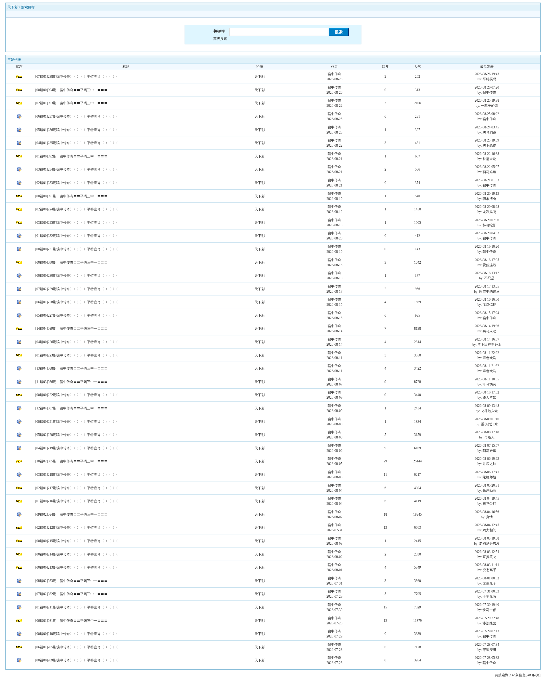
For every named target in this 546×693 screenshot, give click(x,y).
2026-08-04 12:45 (487, 525)
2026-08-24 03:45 (487, 127)
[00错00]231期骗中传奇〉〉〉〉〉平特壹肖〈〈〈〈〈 (76, 249)
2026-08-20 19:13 (487, 194)
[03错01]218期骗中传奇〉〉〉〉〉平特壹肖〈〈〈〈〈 (76, 475)
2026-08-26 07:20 (487, 87)
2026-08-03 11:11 (487, 565)
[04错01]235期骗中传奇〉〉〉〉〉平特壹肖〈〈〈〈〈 (76, 143)
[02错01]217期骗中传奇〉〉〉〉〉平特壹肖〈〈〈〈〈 (76, 488)
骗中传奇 (334, 74)
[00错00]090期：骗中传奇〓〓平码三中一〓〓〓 (71, 263)
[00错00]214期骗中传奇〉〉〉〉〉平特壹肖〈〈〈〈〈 (76, 554)
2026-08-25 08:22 (487, 114)
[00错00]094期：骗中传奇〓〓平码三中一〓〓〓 (71, 90)
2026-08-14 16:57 (487, 339)
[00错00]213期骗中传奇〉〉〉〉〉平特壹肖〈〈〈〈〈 (76, 567)
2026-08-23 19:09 (487, 140)
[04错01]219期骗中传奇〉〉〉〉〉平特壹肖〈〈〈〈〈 (76, 448)
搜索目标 (28, 7)
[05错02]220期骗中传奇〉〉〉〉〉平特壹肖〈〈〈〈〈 (76, 435)
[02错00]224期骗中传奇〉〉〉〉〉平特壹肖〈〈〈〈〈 (76, 209)
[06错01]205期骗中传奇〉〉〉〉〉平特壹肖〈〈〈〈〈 (76, 647)
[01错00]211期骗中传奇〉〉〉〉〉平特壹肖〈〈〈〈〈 (76, 607)
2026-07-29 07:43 (487, 631)
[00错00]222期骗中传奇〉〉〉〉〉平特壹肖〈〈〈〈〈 (76, 395)
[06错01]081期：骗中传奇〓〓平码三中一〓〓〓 (71, 621)
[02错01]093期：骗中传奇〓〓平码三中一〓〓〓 (71, 103)
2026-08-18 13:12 (487, 273)
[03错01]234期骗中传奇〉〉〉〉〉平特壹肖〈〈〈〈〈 (76, 169)
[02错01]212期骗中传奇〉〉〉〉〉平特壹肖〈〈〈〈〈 (76, 528)
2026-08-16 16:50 (487, 300)
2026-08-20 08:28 (487, 207)
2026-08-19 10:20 (487, 247)
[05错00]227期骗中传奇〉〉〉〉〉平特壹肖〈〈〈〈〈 (76, 315)
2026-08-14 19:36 (487, 326)
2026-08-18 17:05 (487, 260)
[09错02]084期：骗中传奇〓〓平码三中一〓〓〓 (71, 514)
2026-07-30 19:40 (487, 605)
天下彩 (12, 7)
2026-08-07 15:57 (487, 446)
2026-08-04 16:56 (487, 512)
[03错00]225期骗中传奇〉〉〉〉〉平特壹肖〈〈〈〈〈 (76, 223)
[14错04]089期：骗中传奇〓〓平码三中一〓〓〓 (71, 329)
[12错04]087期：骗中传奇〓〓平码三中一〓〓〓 (71, 408)
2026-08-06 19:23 (487, 459)
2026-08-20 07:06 (487, 220)
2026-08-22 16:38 (487, 154)
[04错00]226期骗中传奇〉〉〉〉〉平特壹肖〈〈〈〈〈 (76, 342)
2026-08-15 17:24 (487, 313)
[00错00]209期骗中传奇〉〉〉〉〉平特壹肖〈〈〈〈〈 (76, 660)
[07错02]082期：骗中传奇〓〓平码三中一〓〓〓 (71, 594)
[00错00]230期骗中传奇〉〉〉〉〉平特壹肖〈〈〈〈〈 (76, 276)
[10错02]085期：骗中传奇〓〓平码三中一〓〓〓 (71, 461)
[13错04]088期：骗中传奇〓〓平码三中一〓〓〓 (71, 368)
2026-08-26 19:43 (487, 74)
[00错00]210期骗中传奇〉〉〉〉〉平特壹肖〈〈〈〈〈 (76, 634)
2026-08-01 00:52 (487, 578)
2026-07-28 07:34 (487, 645)
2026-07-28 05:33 (487, 658)
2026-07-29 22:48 (487, 618)
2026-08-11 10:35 (487, 379)
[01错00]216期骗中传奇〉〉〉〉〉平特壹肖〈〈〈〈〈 (76, 501)
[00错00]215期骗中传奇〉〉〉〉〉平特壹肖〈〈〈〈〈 (76, 541)
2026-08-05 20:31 (487, 485)
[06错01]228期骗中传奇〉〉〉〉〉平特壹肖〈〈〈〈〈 (76, 302)
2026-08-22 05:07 (487, 167)
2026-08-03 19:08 (487, 538)
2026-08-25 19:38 (487, 100)
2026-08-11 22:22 (487, 353)
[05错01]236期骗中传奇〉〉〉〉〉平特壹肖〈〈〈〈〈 (76, 130)
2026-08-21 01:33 (487, 180)
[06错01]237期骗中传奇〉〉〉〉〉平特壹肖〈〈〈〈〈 (76, 116)
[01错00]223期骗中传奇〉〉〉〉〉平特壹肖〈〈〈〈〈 (76, 355)
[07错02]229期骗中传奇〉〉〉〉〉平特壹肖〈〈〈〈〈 (76, 289)
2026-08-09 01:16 (487, 419)
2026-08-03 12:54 (487, 552)
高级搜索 (220, 39)
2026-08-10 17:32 (487, 392)
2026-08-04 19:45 (487, 499)
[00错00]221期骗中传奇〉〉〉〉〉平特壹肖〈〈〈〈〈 (76, 422)
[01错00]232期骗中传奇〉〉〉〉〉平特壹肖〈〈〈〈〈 (76, 236)
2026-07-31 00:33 (487, 591)
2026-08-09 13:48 (487, 406)
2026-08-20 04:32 (487, 233)
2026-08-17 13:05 (487, 286)
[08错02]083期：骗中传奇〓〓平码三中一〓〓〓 (71, 581)
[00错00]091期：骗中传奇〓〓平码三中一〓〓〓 (71, 196)
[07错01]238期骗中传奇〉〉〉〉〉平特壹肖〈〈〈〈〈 (76, 77)
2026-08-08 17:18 (487, 432)
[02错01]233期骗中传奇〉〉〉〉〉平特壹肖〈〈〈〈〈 (76, 183)
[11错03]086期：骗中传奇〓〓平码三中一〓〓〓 (71, 382)
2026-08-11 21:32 (487, 366)
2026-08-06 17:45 (487, 472)
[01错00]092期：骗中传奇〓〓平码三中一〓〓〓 (71, 156)
